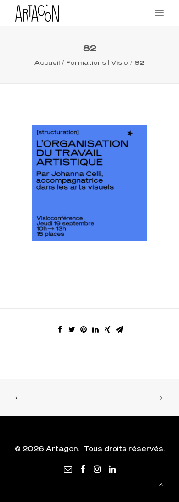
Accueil (47, 62)
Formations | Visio (97, 62)
